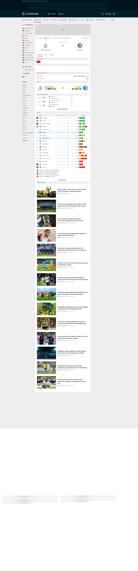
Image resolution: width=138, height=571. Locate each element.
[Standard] (40, 135)
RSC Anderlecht (45, 144)
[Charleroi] (40, 121)
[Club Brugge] (40, 118)
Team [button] (40, 115)
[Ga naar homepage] (31, 14)
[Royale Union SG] (40, 138)
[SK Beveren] (40, 147)
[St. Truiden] (40, 150)
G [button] (62, 115)
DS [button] (72, 115)
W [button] (59, 115)
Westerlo (44, 167)
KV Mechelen (45, 155)
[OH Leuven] (40, 161)
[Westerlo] (40, 167)
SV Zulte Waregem (46, 123)
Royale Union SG (45, 50)
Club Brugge (44, 118)
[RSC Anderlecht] (40, 144)
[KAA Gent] (40, 132)
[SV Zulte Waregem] (40, 123)
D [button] (68, 115)
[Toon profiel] (45, 45)
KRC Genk (44, 126)
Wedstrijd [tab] (40, 54)
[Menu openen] (114, 13)
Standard (44, 135)
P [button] (75, 115)
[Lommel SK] (40, 141)
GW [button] (57, 115)
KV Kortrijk (44, 164)
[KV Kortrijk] (40, 164)
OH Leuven (44, 161)
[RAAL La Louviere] (40, 158)
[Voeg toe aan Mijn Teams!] (39, 45)
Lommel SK (44, 141)
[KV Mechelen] (40, 155)
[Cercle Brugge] (40, 153)
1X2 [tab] (38, 61)
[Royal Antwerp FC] (40, 129)
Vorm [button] (83, 115)
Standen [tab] (51, 54)
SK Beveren (44, 147)
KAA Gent (79, 50)
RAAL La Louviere (46, 158)
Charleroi (44, 120)
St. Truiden (44, 149)
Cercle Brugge (45, 152)
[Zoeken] (102, 13)
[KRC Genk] (40, 126)
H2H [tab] (46, 54)
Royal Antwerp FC (46, 129)
